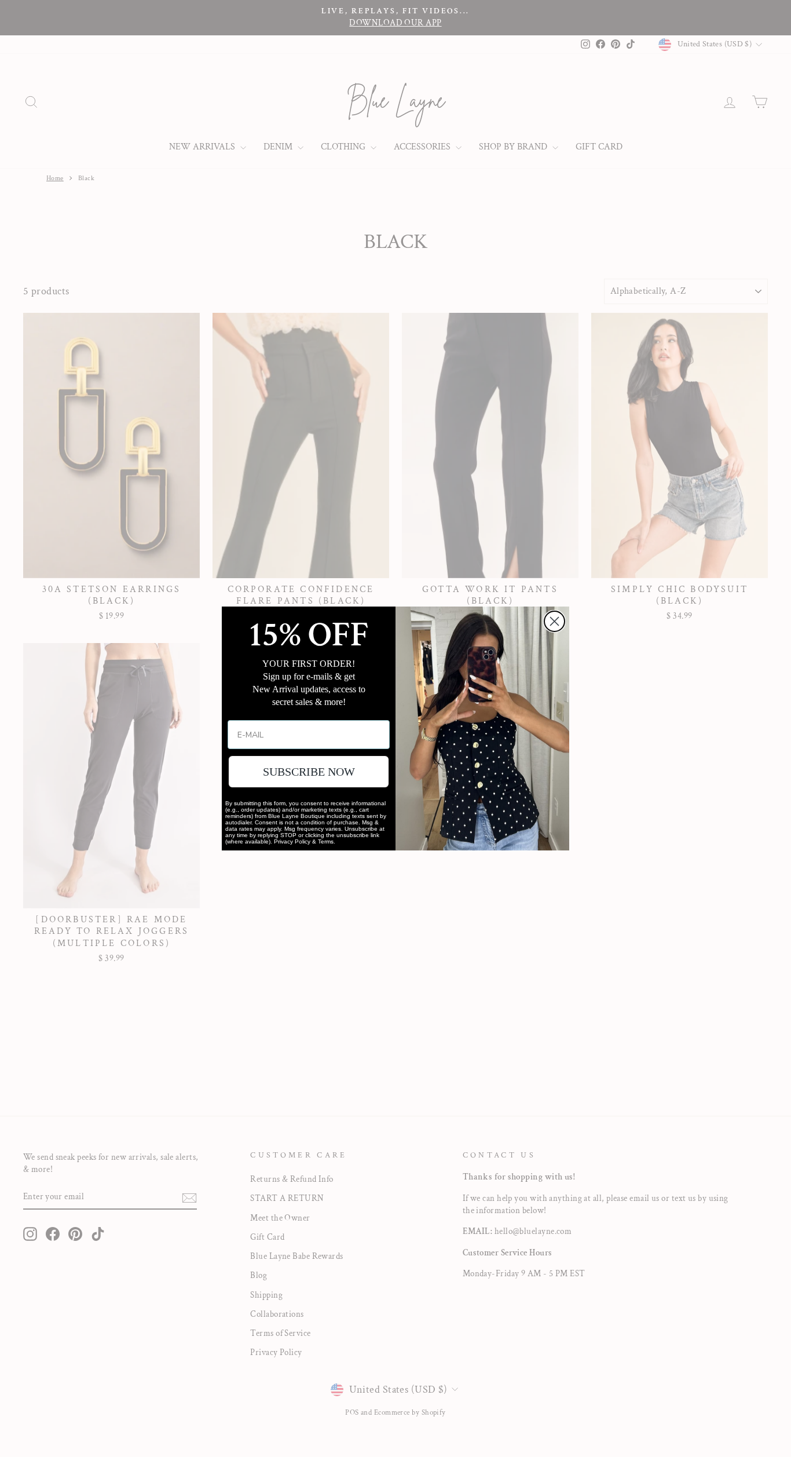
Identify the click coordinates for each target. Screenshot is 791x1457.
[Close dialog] (554, 621)
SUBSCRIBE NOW (309, 771)
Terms (326, 841)
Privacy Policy (292, 841)
